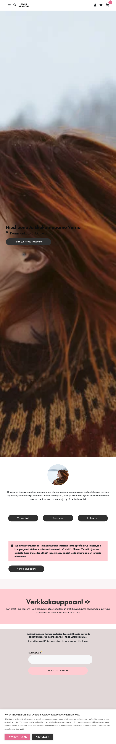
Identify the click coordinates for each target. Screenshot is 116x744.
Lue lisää (20, 729)
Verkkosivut (23, 518)
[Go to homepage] (24, 5)
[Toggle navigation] (9, 5)
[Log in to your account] (95, 4)
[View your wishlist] (101, 5)
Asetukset (42, 737)
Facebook (58, 518)
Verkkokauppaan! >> (58, 601)
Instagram (92, 518)
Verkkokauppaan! (26, 568)
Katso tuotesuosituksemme (28, 241)
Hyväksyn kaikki (17, 737)
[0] (107, 4)
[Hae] (15, 5)
